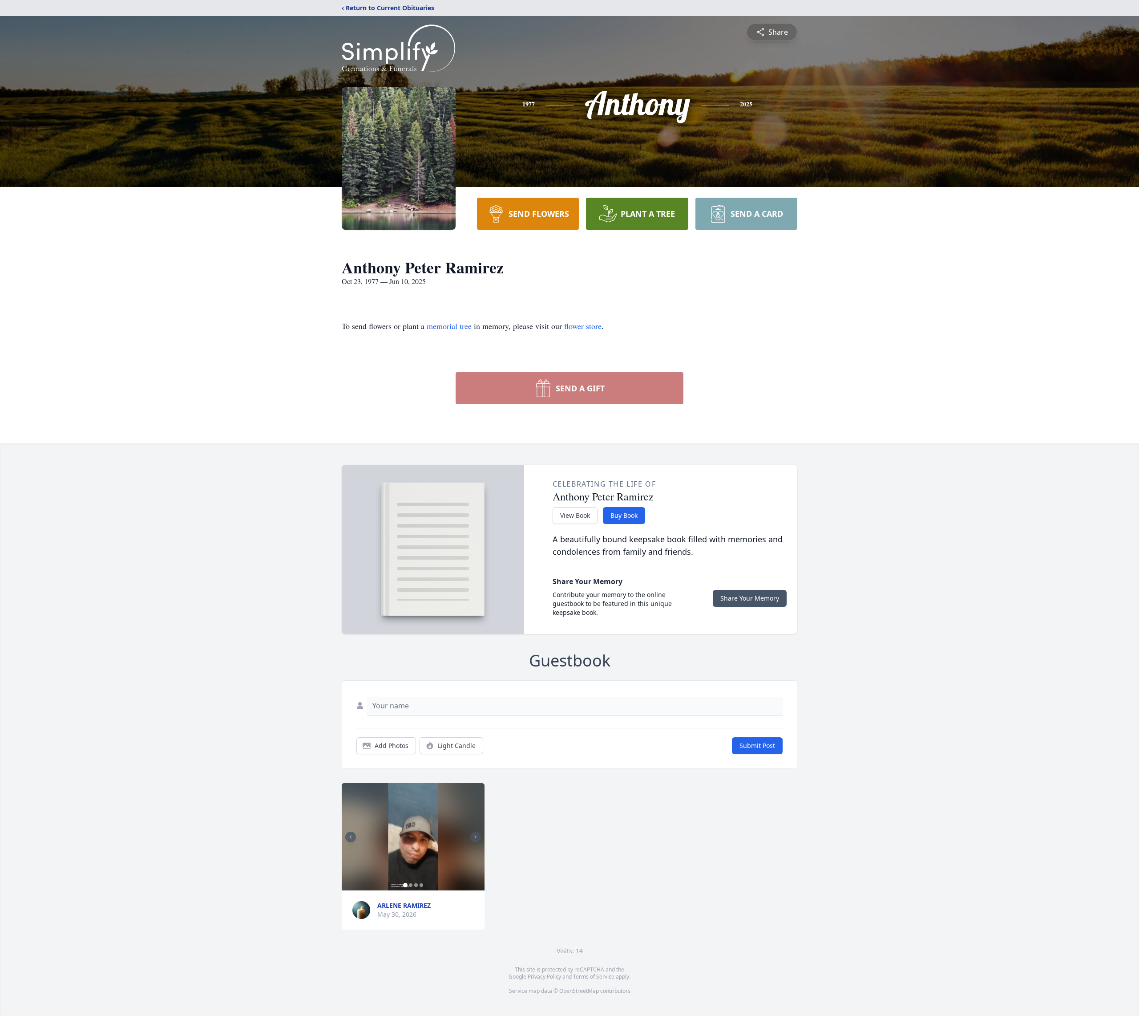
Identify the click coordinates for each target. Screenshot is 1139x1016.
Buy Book (624, 515)
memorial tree (449, 326)
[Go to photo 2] (410, 885)
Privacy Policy (544, 976)
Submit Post (757, 745)
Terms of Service (593, 976)
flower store (583, 326)
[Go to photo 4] (421, 885)
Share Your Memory (749, 598)
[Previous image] (350, 837)
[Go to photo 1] (405, 885)
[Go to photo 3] (416, 885)
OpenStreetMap (579, 991)
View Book (575, 515)
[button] (413, 836)
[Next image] (475, 837)
